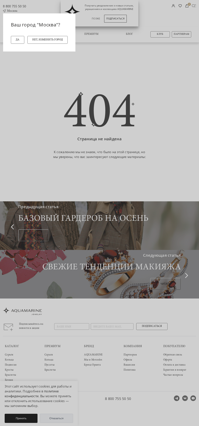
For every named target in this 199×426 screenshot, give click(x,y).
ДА (17, 39)
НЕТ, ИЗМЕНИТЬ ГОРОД (47, 39)
